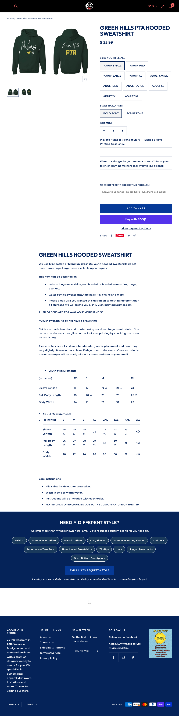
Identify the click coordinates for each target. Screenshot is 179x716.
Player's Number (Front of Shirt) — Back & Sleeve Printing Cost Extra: (131, 142)
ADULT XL (158, 85)
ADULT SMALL (159, 75)
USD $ (150, 6)
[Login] (162, 6)
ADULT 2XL (110, 96)
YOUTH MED (137, 65)
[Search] (15, 6)
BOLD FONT (111, 113)
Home (10, 18)
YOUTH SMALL (112, 65)
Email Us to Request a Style (89, 570)
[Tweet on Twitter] (128, 235)
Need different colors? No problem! (125, 185)
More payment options (136, 228)
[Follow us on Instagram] (123, 657)
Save (121, 235)
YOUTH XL (135, 75)
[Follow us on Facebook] (114, 657)
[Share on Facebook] (111, 235)
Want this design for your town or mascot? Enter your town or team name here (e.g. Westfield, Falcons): (134, 163)
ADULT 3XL (132, 96)
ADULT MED (110, 85)
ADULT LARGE (135, 85)
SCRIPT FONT (135, 113)
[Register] (96, 651)
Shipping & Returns (52, 647)
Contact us (47, 642)
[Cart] (170, 6)
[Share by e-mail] (134, 236)
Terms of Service (50, 652)
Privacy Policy (48, 658)
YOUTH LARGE (112, 75)
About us (45, 637)
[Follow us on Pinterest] (133, 657)
